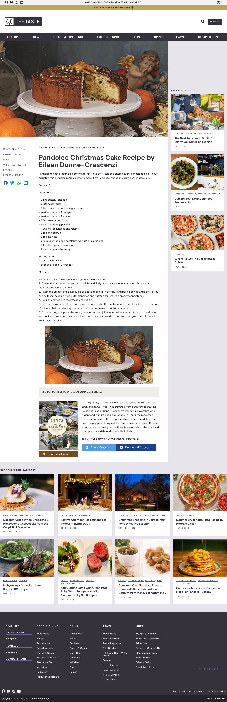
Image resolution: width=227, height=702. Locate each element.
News (37, 37)
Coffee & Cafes (45, 652)
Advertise (141, 643)
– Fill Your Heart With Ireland (115, 654)
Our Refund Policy (146, 667)
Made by (216, 698)
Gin (72, 667)
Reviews (12, 645)
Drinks (159, 37)
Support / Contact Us (148, 648)
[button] (202, 21)
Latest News (15, 632)
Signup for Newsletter (148, 638)
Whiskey (74, 662)
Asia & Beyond (111, 674)
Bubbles (74, 643)
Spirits (73, 671)
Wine (73, 638)
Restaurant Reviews (48, 657)
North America (111, 665)
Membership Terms (146, 652)
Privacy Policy (144, 662)
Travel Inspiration (112, 643)
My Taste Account (146, 633)
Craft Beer (75, 652)
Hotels (40, 638)
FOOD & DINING (48, 626)
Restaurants (43, 643)
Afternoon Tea (45, 662)
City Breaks (109, 648)
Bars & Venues (45, 648)
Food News (43, 633)
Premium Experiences (69, 37)
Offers (11, 639)
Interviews (42, 667)
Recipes (137, 37)
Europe (107, 660)
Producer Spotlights (48, 676)
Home (41, 147)
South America (111, 669)
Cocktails (75, 657)
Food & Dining (108, 37)
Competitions (209, 37)
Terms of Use (143, 657)
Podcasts (42, 671)
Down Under (109, 679)
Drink (74, 626)
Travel (181, 37)
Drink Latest (77, 633)
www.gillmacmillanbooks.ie (123, 438)
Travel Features (111, 638)
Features (14, 37)
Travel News (109, 633)
